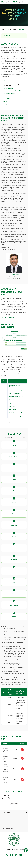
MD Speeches (9, 88)
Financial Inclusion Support (16, 416)
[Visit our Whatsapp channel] (16, 854)
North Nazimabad (14, 456)
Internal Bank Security (14, 393)
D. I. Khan (14, 593)
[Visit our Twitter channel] (7, 854)
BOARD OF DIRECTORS (10, 317)
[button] (25, 2)
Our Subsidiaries (12, 29)
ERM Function (12, 409)
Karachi (14, 445)
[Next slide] (16, 803)
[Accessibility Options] (26, 850)
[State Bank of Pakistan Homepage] (6, 2)
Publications (9, 96)
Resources (6, 823)
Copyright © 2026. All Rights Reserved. (14, 849)
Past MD (8, 98)
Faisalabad (14, 502)
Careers (8, 101)
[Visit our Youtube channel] (20, 854)
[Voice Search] (22, 2)
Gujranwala (14, 525)
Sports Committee (10, 104)
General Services (13, 399)
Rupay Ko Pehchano (11, 93)
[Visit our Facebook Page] (11, 854)
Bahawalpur (14, 548)
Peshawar (14, 582)
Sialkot (14, 513)
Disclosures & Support (10, 818)
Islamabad (14, 559)
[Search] (19, 2)
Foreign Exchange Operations (16, 396)
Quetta (14, 479)
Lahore (14, 491)
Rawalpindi (14, 571)
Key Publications (8, 828)
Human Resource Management (17, 390)
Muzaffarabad (14, 605)
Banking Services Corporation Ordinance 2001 (14, 79)
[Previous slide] (12, 803)
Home (2, 29)
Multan (14, 536)
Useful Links (6, 812)
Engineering (12, 403)
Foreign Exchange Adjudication (17, 412)
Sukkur (14, 616)
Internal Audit (12, 406)
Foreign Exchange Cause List (13, 91)
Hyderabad (14, 468)
